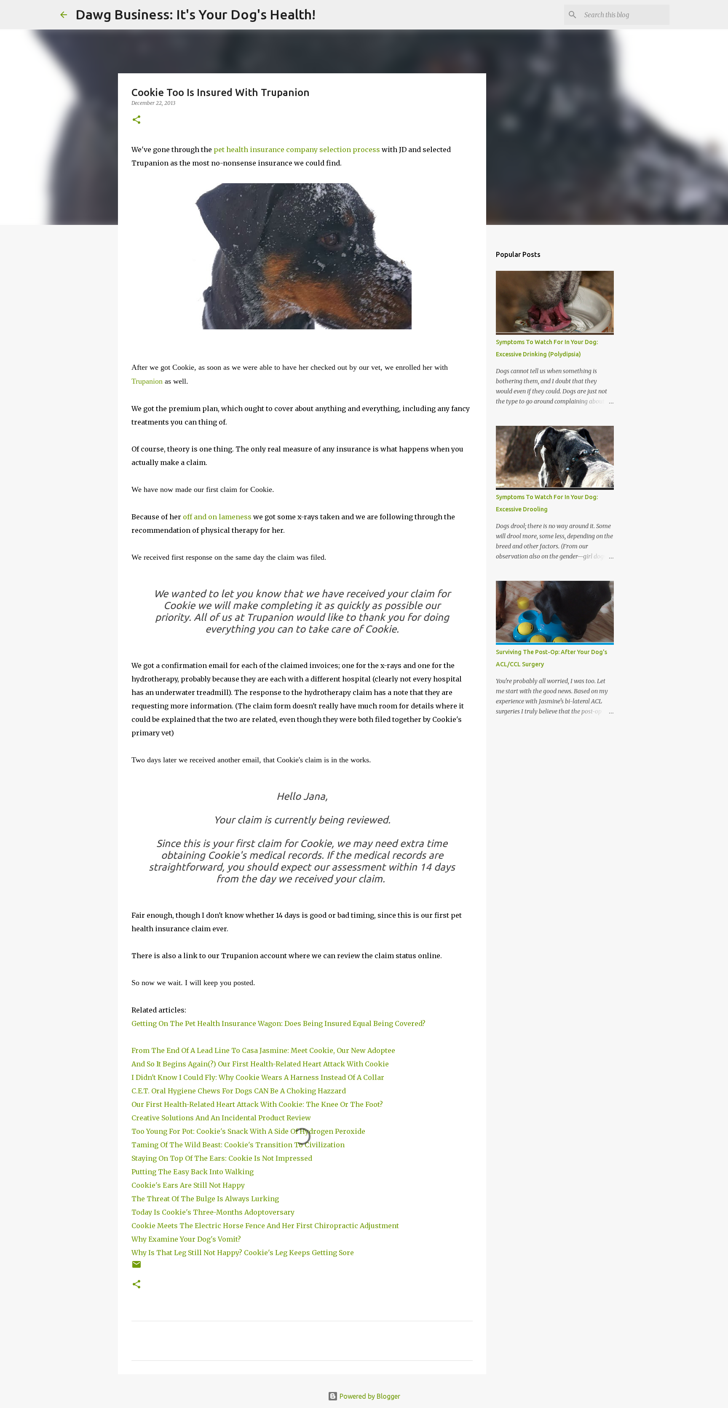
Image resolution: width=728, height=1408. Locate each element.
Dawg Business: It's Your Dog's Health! (195, 14)
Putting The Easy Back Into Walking (192, 1172)
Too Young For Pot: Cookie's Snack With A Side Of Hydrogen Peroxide (250, 1131)
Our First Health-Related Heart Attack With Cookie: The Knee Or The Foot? (257, 1104)
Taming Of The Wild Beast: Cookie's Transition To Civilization (239, 1145)
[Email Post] (136, 1267)
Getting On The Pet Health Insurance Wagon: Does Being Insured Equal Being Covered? (278, 1023)
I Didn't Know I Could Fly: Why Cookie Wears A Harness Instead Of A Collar (257, 1077)
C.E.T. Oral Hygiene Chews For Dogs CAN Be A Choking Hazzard (239, 1091)
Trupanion (147, 381)
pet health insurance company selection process (297, 149)
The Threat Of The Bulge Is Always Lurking (206, 1198)
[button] (136, 120)
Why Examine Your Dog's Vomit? (187, 1239)
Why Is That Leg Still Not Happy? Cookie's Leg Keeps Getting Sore (244, 1252)
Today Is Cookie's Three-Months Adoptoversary (214, 1212)
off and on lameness (217, 517)
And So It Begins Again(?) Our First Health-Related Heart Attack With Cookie (261, 1064)
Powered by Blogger (369, 1396)
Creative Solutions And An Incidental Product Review (221, 1118)
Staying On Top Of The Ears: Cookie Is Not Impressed (223, 1158)
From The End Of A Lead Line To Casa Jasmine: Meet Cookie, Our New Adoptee (263, 1050)
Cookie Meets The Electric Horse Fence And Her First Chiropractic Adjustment (266, 1225)
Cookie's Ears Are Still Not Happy (188, 1185)
